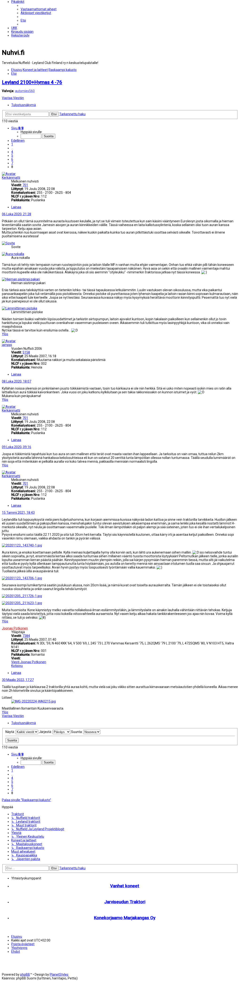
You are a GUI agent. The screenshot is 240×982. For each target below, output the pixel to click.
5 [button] (12, 155)
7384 (26, 636)
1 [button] (12, 144)
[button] (17, 128)
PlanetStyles (59, 974)
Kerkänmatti (11, 177)
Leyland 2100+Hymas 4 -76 (32, 82)
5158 (26, 352)
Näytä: (10, 732)
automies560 (25, 91)
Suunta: (77, 732)
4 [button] (12, 152)
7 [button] (12, 163)
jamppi (7, 345)
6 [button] (12, 159)
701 (25, 185)
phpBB (25, 974)
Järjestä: (45, 732)
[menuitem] (38, 9)
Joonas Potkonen (15, 628)
